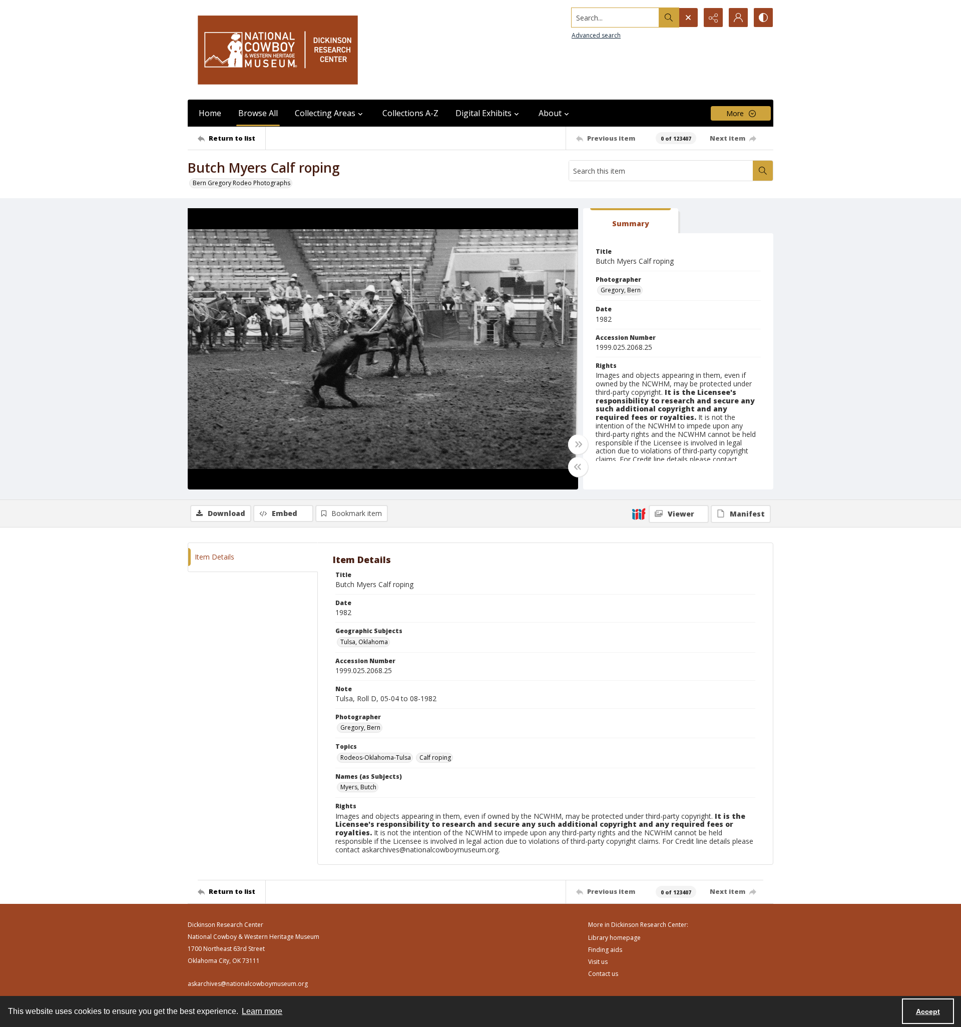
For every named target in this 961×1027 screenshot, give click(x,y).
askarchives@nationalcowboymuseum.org (248, 983)
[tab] (630, 221)
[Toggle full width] (578, 444)
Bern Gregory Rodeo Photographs (241, 183)
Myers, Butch (358, 787)
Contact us (603, 973)
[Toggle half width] (578, 467)
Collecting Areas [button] (325, 113)
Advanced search (596, 35)
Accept (928, 1011)
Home (210, 113)
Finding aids (605, 949)
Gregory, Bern (621, 290)
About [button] (550, 113)
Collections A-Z (410, 113)
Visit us (598, 961)
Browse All (258, 113)
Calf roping (435, 757)
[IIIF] (639, 513)
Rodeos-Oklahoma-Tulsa (375, 757)
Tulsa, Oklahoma (364, 642)
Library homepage (614, 937)
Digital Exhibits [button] (483, 113)
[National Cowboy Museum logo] (278, 50)
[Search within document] (763, 171)
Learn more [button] (262, 1011)
